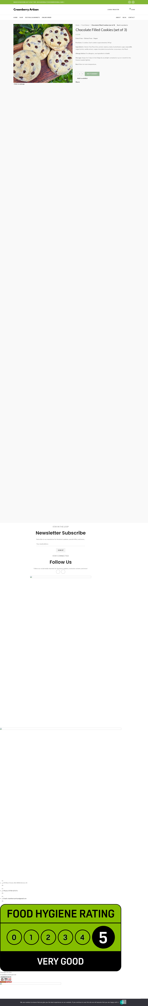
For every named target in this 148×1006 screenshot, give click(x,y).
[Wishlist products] (125, 9)
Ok (122, 1002)
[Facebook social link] (129, 2)
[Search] (122, 9)
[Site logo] (26, 9)
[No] (124, 1002)
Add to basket (92, 74)
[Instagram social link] (133, 2)
